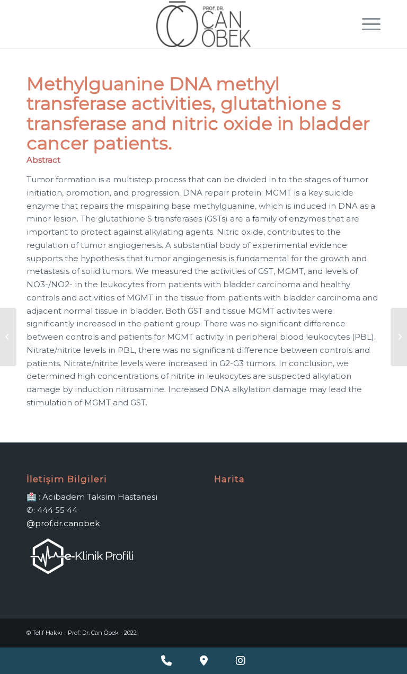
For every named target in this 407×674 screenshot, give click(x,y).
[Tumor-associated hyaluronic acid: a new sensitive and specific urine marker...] (8, 337)
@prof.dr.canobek (63, 523)
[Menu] (366, 24)
